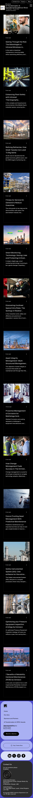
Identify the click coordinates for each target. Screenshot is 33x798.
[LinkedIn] (9, 756)
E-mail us (5, 769)
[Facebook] (23, 756)
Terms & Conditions (8, 725)
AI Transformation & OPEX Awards (14, 722)
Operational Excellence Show (16, 8)
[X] (14, 756)
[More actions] (27, 38)
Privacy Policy (7, 727)
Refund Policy (7, 728)
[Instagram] (19, 756)
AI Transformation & (12, 6)
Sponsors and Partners (11, 718)
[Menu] (31, 5)
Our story (7, 715)
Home (6, 711)
